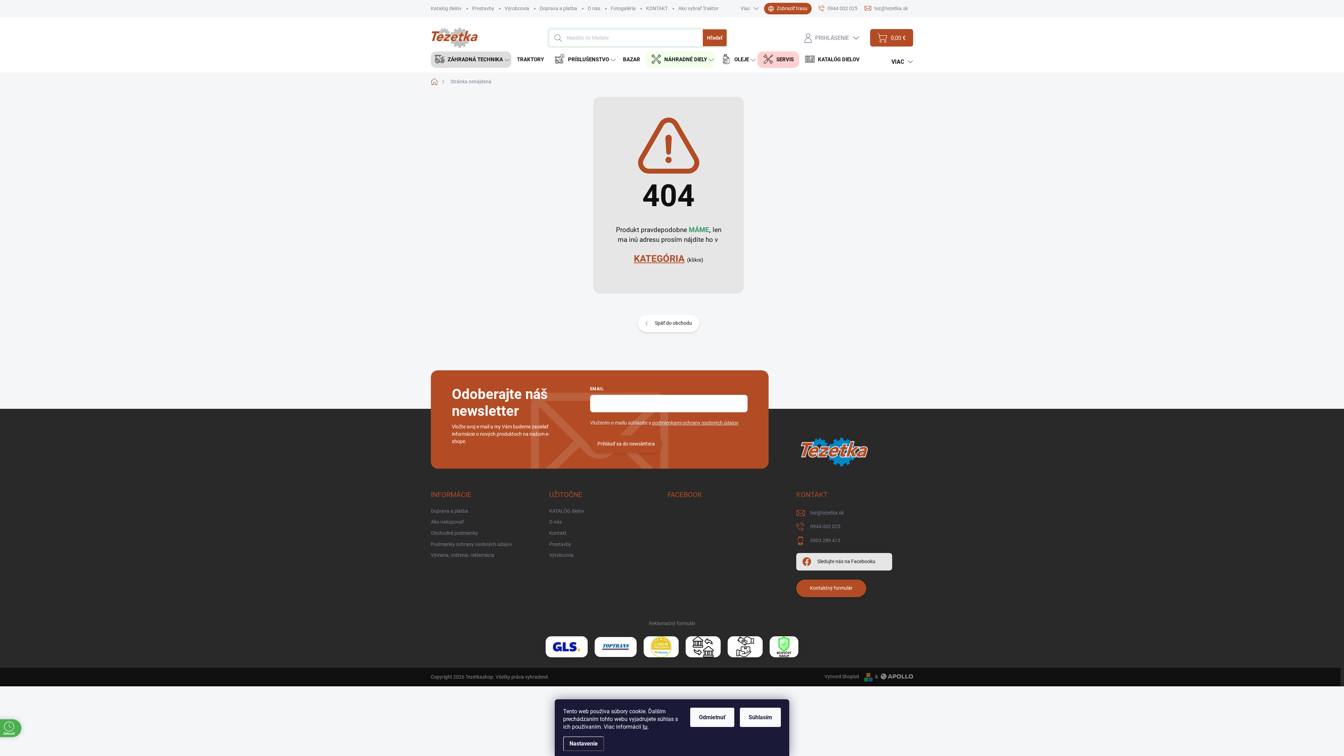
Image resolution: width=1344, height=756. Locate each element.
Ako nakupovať (447, 522)
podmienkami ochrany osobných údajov (695, 423)
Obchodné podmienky (454, 533)
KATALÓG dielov (566, 511)
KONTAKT (657, 8)
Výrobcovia (517, 8)
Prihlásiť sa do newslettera (626, 444)
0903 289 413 (825, 540)
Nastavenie (583, 743)
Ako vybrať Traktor (698, 8)
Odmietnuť (712, 717)
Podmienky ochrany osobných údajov (471, 544)
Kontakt (558, 533)
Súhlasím (760, 717)
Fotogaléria (623, 8)
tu (645, 726)
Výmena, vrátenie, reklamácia (462, 555)
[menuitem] (471, 59)
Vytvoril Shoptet (842, 676)
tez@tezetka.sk (827, 513)
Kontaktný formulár (831, 588)
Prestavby (483, 8)
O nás (594, 8)
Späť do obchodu (673, 323)
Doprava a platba (558, 8)
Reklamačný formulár (672, 623)
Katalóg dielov (446, 8)
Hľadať (714, 38)
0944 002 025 (825, 526)
